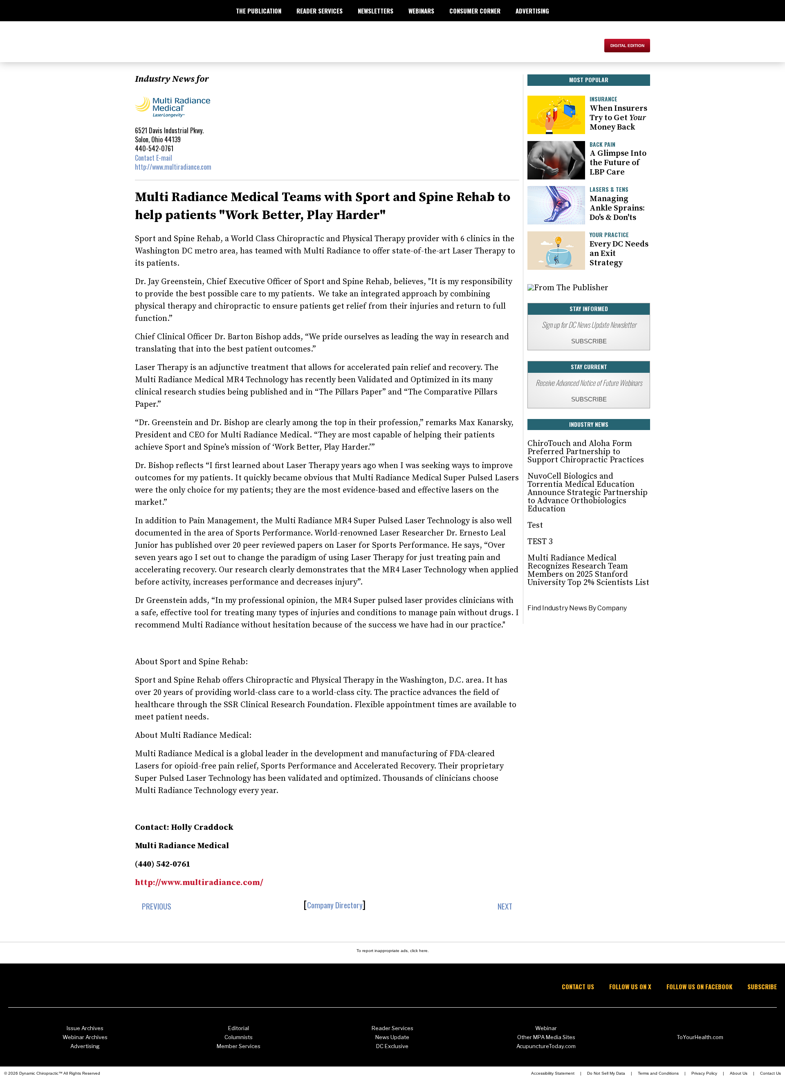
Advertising (85, 1046)
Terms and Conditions (658, 1073)
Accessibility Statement (552, 1073)
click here (419, 950)
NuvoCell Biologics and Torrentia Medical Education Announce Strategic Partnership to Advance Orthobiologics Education (587, 492)
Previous (155, 906)
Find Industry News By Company (577, 608)
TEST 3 (540, 542)
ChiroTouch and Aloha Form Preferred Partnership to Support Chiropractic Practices (585, 452)
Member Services (238, 1046)
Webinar (546, 1028)
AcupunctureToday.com (546, 1046)
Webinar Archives (85, 1037)
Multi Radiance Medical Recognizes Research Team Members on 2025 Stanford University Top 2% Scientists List (588, 570)
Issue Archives (85, 1028)
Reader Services (392, 1028)
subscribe (589, 341)
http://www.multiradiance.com (173, 167)
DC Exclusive (392, 1046)
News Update (392, 1037)
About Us (738, 1073)
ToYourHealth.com (700, 1037)
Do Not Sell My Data (606, 1073)
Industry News (588, 424)
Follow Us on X (630, 987)
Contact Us (578, 987)
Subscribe (762, 987)
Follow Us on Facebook (699, 987)
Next (506, 906)
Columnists (238, 1037)
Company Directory (335, 905)
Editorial (238, 1028)
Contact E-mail (153, 158)
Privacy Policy (704, 1073)
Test (535, 525)
